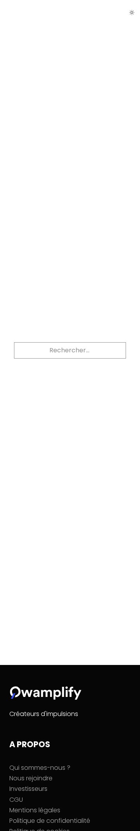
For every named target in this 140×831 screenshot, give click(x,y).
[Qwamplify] (29, 12)
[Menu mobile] (114, 11)
